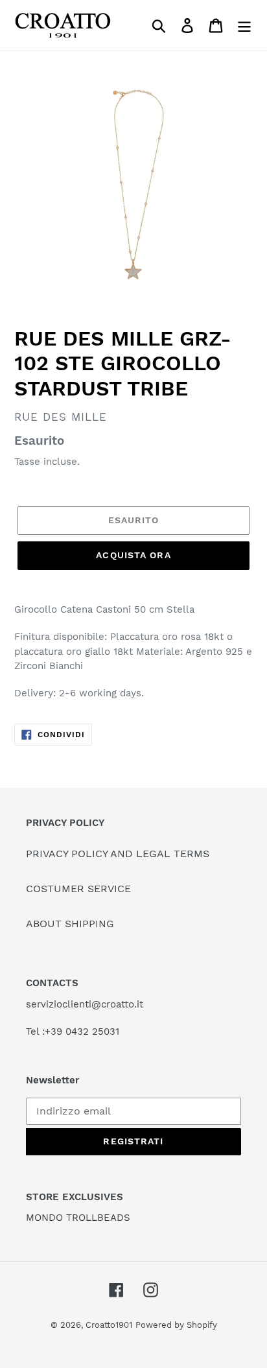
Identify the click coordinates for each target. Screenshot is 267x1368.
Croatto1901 (109, 1325)
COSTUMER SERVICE (78, 888)
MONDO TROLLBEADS (78, 1217)
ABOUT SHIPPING (70, 923)
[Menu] (244, 25)
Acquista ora (133, 555)
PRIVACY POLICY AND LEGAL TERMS (117, 853)
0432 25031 (92, 1031)
